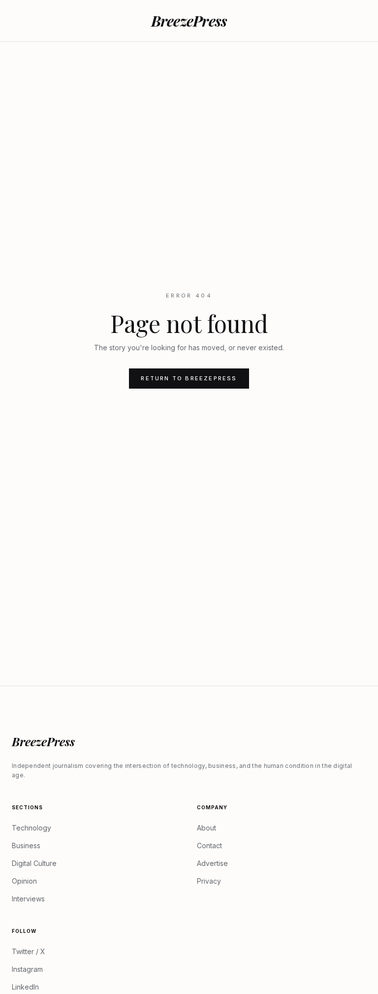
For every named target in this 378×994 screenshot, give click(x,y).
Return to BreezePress (189, 378)
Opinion (24, 881)
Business (26, 845)
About (206, 828)
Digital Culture (34, 863)
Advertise (212, 863)
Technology (31, 828)
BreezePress (189, 21)
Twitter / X (28, 951)
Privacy (209, 881)
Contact (209, 845)
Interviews (28, 899)
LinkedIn (25, 987)
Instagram (27, 969)
